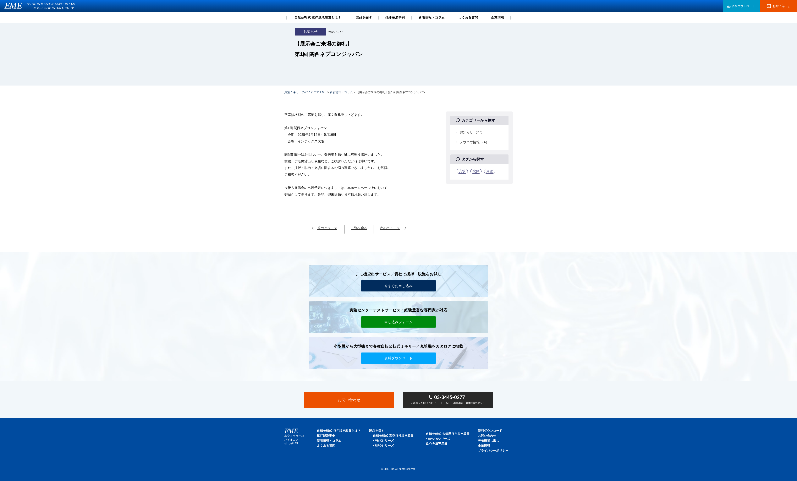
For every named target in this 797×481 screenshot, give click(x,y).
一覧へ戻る (359, 228)
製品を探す (364, 17)
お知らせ (472, 132)
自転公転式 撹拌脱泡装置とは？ (318, 17)
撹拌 (476, 171)
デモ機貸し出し (488, 440)
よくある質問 (468, 17)
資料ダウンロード (743, 6)
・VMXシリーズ (381, 440)
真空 (489, 171)
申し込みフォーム (398, 322)
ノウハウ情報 (474, 142)
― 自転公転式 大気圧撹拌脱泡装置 (446, 433)
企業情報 (497, 17)
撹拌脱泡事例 (395, 17)
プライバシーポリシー (493, 450)
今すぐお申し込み (398, 286)
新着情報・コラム (432, 17)
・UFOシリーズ (381, 445)
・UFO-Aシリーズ (436, 438)
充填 (462, 171)
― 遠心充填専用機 (434, 443)
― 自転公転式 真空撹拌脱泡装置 (391, 435)
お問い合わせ (781, 6)
